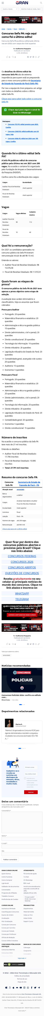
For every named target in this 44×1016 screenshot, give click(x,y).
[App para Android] (17, 987)
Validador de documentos (10, 886)
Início (3, 29)
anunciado (20, 489)
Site (3, 851)
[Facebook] (32, 987)
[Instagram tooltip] (24, 987)
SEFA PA (22, 29)
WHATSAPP (22, 593)
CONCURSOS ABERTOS (22, 567)
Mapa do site (22, 982)
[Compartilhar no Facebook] (27, 57)
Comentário (6, 810)
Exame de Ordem (7, 915)
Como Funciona (7, 877)
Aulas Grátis (28, 918)
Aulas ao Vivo (28, 915)
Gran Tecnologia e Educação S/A (31, 994)
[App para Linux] (10, 987)
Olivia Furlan (6, 700)
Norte (9, 29)
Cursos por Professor (9, 934)
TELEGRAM (22, 599)
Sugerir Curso (28, 921)
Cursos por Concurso (9, 924)
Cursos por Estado (8, 931)
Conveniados (6, 890)
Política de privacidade (22, 976)
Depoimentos (28, 908)
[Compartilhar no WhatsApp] (35, 57)
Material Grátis (29, 912)
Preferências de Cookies (10, 899)
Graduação (5, 918)
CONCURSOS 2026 (22, 562)
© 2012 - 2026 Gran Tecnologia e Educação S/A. (22, 973)
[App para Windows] (6, 987)
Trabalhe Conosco (8, 896)
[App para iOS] (13, 987)
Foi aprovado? (30, 899)
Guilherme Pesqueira (23, 48)
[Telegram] (39, 987)
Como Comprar (7, 880)
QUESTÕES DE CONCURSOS (22, 573)
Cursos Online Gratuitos (10, 940)
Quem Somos (6, 873)
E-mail (4, 843)
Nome (4, 836)
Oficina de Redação (8, 937)
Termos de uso (22, 979)
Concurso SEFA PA (33, 29)
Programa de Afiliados (9, 893)
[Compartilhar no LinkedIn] (33, 57)
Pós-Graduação (7, 921)
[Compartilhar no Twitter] (30, 57)
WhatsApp (28, 880)
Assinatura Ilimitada (8, 908)
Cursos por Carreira (8, 928)
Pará (15, 29)
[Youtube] (21, 987)
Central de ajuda (31, 873)
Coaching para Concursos (10, 912)
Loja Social (5, 883)
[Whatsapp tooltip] (28, 987)
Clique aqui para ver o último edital (14, 529)
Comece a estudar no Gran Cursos (22, 615)
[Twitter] (35, 987)
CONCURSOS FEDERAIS (22, 556)
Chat (27, 877)
